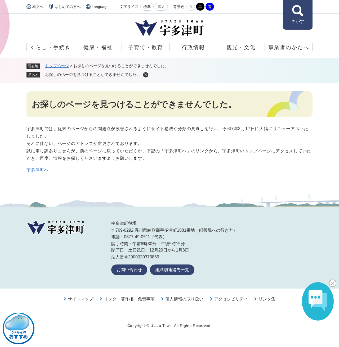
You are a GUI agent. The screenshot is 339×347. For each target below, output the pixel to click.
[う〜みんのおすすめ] (18, 328)
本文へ (37, 6)
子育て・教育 (145, 47)
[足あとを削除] (145, 75)
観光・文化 (241, 47)
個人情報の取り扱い (184, 299)
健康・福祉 (98, 47)
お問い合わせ (129, 269)
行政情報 (193, 47)
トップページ (57, 65)
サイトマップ (80, 299)
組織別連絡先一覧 (172, 269)
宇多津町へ (37, 170)
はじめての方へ (68, 6)
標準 (147, 6)
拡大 (161, 6)
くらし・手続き (50, 47)
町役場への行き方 (216, 230)
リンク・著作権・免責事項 (129, 299)
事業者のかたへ (288, 47)
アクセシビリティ (231, 299)
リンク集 (266, 299)
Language (100, 6)
